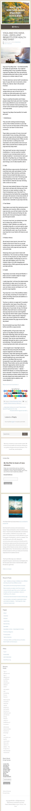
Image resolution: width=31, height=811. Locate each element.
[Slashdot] (23, 394)
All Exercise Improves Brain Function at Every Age (15, 596)
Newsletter (5, 626)
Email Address (8, 474)
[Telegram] (9, 394)
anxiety (5, 403)
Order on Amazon (7, 569)
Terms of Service (7, 791)
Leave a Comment (8, 43)
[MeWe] (13, 391)
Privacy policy (6, 634)
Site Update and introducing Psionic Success (14, 585)
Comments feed (7, 657)
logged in (13, 421)
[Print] (22, 391)
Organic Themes (19, 804)
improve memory (12, 403)
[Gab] (18, 391)
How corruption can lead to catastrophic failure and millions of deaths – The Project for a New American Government (14, 601)
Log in (4, 651)
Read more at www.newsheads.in (11, 384)
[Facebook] (5, 391)
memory (18, 403)
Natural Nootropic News (15, 401)
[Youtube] (7, 394)
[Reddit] (9, 391)
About (4, 613)
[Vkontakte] (20, 391)
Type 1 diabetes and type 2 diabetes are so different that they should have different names (6, 679)
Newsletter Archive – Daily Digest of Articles (13, 629)
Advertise (5, 615)
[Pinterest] (11, 391)
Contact (5, 618)
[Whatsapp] (16, 391)
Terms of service (7, 637)
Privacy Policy (6, 793)
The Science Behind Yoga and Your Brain (18, 410)
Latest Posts (6, 621)
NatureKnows (18, 42)
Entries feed (6, 654)
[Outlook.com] (11, 394)
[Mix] (14, 391)
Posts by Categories (8, 631)
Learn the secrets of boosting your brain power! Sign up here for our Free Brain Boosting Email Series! (7, 770)
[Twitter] (7, 391)
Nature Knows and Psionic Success (15, 11)
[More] (25, 394)
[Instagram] (24, 391)
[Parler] (26, 391)
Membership (6, 623)
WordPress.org (7, 659)
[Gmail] (5, 394)
